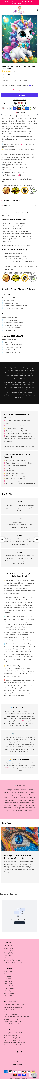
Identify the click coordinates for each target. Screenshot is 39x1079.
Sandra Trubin (9, 986)
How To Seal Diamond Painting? (14, 1042)
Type (14, 77)
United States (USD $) (18, 1064)
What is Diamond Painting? (13, 1033)
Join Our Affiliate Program (13, 962)
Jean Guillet (8, 981)
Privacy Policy (8, 953)
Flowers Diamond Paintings (13, 1021)
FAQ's (6, 958)
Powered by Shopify (26, 1078)
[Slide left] (15, 886)
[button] (2, 10)
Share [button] (6, 209)
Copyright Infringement (12, 960)
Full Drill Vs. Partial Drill (12, 1040)
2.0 (21, 144)
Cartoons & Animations (12, 1014)
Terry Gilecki (8, 995)
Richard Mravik (9, 993)
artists (7, 768)
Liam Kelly (7, 991)
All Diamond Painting (16, 1078)
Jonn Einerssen (9, 988)
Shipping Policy (9, 946)
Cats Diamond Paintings (12, 1019)
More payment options (19, 99)
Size (2, 77)
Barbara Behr (8, 971)
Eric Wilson (7, 976)
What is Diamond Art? (11, 1035)
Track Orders (8, 950)
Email (18, 175)
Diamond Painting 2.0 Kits (12, 1038)
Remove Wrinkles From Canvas (14, 1045)
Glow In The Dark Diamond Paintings (16, 1017)
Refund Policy (8, 948)
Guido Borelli (8, 979)
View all (35, 823)
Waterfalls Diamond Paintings (14, 1024)
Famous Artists (9, 1012)
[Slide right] (24, 886)
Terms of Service (9, 955)
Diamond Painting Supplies (13, 1007)
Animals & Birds (9, 1009)
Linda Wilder (8, 983)
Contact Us (21, 721)
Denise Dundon (9, 974)
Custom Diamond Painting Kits (14, 1005)
